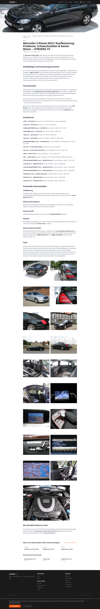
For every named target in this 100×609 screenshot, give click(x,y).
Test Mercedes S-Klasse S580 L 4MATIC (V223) (47, 531)
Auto (66, 2)
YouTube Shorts (41, 585)
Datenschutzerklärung (14, 602)
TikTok (38, 589)
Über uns (67, 576)
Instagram (39, 587)
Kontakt (89, 2)
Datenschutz (68, 584)
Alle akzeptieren (15, 606)
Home (24, 36)
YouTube (83, 2)
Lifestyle (76, 2)
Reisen (70, 2)
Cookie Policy (68, 586)
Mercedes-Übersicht (49, 533)
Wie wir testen (68, 578)
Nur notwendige (27, 606)
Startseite (61, 2)
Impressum (68, 582)
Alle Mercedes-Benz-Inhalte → (71, 542)
